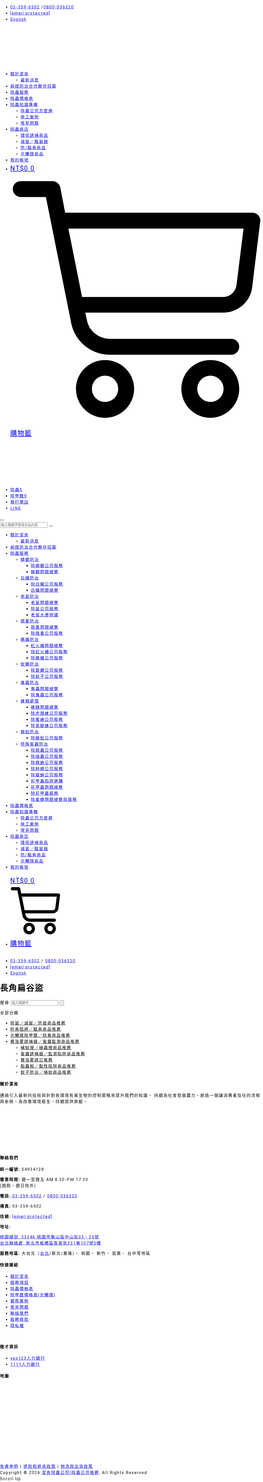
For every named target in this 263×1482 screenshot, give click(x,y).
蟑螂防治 (30, 559)
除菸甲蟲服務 (45, 793)
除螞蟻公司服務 (47, 658)
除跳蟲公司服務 (47, 750)
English (18, 19)
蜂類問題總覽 (45, 707)
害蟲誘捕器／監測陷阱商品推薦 (53, 1054)
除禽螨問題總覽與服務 (54, 799)
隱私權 (17, 1325)
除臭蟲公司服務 (47, 695)
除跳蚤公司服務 (47, 633)
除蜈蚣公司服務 (47, 738)
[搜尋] (62, 1003)
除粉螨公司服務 (47, 768)
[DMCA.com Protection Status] (38, 1146)
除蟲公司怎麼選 (37, 110)
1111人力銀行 (25, 1364)
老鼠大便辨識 (45, 615)
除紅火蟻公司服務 (49, 651)
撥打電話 (19, 502)
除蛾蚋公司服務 (47, 762)
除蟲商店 (19, 129)
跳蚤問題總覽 (45, 627)
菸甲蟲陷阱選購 (47, 781)
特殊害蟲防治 (34, 744)
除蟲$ (16, 489)
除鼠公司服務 (45, 608)
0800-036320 (59, 7)
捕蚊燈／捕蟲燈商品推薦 (46, 1047)
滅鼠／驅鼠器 (34, 141)
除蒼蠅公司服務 (47, 670)
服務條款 (19, 1319)
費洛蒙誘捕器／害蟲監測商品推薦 (45, 1041)
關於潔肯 (19, 74)
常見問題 (30, 123)
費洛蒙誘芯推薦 (37, 1060)
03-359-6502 (25, 7)
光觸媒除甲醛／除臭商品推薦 (40, 1035)
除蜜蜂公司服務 (47, 719)
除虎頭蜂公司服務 (49, 713)
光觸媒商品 (32, 154)
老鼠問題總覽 (45, 602)
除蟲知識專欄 (24, 104)
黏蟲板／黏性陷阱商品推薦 (48, 1066)
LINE (15, 508)
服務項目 (19, 1282)
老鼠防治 (30, 596)
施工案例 (30, 117)
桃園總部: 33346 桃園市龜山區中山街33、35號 (49, 1237)
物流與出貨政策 (77, 1466)
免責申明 (9, 1466)
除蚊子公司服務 (47, 676)
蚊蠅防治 (30, 664)
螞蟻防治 (30, 639)
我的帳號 (19, 867)
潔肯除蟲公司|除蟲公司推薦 (70, 1472)
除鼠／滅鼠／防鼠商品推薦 (38, 1023)
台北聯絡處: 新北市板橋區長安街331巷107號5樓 (50, 1243)
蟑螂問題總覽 (45, 571)
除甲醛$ (18, 496)
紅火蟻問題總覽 (47, 645)
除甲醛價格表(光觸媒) (32, 1295)
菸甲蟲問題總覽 (47, 787)
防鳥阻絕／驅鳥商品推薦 (35, 1029)
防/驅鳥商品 (33, 147)
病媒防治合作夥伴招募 (33, 86)
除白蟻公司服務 (47, 584)
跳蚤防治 (30, 621)
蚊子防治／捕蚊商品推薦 (46, 1072)
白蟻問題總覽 (45, 590)
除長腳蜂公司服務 (49, 725)
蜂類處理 (30, 701)
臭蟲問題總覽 (45, 688)
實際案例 (19, 1301)
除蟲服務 (19, 92)
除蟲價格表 (21, 98)
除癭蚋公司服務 (47, 775)
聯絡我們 (19, 1313)
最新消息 (30, 80)
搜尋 (4, 1002)
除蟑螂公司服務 (47, 565)
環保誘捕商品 (34, 135)
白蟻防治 (30, 578)
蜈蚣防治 (30, 731)
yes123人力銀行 (27, 1358)
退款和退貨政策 (39, 1466)
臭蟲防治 (30, 682)
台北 (44, 1253)
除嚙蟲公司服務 (47, 756)
